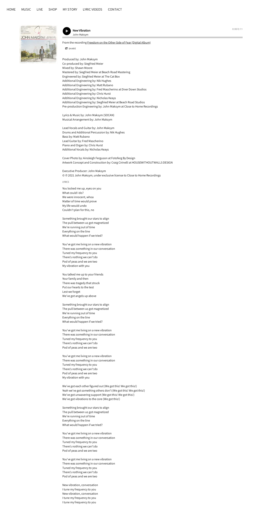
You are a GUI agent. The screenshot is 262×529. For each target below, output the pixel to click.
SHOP (53, 9)
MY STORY (70, 9)
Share (72, 48)
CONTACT (115, 9)
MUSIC (26, 9)
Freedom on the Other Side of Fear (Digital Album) (119, 43)
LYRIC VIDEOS (92, 9)
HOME (11, 9)
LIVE (40, 9)
